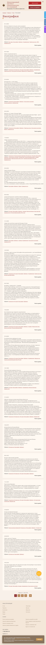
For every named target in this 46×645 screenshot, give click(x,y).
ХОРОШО (39, 639)
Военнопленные (30, 211)
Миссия (27, 608)
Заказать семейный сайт (31, 624)
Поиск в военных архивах (8, 619)
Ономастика (21, 157)
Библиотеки (15, 103)
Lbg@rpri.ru (5, 633)
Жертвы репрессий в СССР (17, 158)
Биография (15, 42)
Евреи (20, 186)
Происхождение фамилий (19, 155)
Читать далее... (38, 45)
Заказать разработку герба (32, 619)
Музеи (5, 129)
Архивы (24, 211)
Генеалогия (11, 69)
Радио (4, 614)
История (22, 69)
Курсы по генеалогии (30, 626)
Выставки (11, 42)
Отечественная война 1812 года (18, 212)
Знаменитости (7, 43)
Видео (4, 612)
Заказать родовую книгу (8, 623)
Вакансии (28, 610)
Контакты (28, 612)
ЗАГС (38, 42)
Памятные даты (32, 42)
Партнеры (28, 606)
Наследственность (8, 103)
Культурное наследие (16, 71)
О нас (4, 606)
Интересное (16, 69)
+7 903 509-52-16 (6, 631)
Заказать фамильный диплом (9, 621)
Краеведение (26, 42)
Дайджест (21, 42)
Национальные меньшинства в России (12, 359)
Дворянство (24, 71)
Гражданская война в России (30, 158)
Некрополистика (35, 326)
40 (30, 595)
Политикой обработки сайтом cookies (23, 638)
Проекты (4, 608)
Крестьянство (37, 211)
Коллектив (5, 610)
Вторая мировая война (30, 157)
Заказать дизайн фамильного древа (10, 625)
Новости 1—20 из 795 (23, 592)
